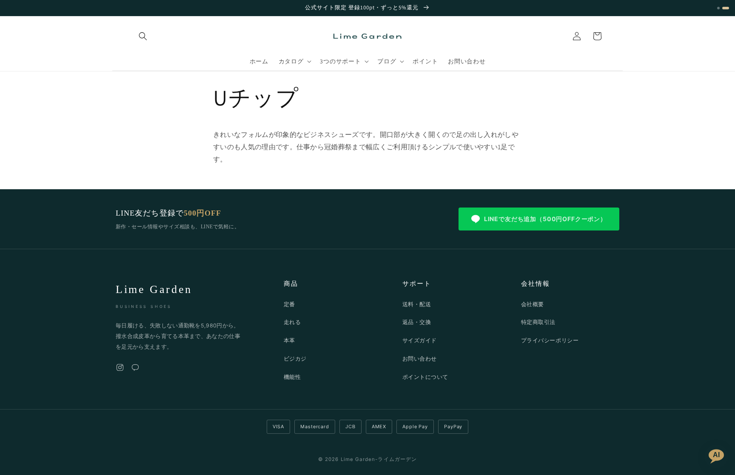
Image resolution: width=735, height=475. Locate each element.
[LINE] (135, 369)
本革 (289, 340)
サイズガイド (419, 340)
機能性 (292, 376)
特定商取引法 (538, 322)
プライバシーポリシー (549, 340)
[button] (143, 36)
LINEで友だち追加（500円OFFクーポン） (545, 218)
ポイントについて (425, 376)
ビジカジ (295, 358)
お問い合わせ (419, 358)
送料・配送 (416, 304)
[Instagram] (120, 369)
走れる (292, 322)
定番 (289, 304)
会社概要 (532, 304)
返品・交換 (416, 322)
